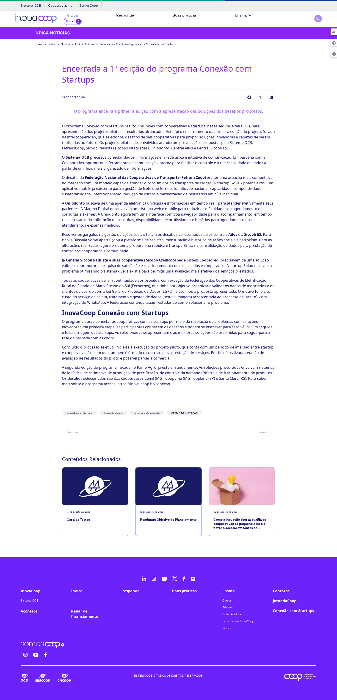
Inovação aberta (113, 413)
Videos (226, 628)
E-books (227, 607)
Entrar (70, 21)
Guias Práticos (231, 614)
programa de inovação (147, 413)
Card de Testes (78, 520)
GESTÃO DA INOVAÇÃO (184, 413)
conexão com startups (79, 413)
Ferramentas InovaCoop (238, 621)
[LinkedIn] (271, 97)
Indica (72, 15)
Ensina (241, 15)
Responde (125, 15)
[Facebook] (249, 97)
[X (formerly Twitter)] (260, 97)
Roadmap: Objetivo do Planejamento (168, 520)
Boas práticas (185, 15)
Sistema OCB (29, 600)
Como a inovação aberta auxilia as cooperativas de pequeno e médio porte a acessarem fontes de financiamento (239, 524)
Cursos (227, 600)
